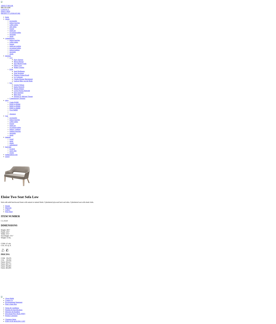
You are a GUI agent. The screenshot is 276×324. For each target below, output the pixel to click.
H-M (11, 69)
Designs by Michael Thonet (23, 96)
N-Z (10, 83)
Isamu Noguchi (19, 87)
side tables (12, 27)
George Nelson (19, 85)
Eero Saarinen (18, 93)
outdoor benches (15, 131)
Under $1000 (14, 102)
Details (7, 206)
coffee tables (13, 25)
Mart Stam (17, 94)
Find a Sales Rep (11, 304)
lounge (11, 29)
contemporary (10, 38)
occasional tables (15, 32)
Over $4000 (13, 110)
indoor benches (14, 23)
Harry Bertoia (18, 60)
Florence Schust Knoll (21, 75)
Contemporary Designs (17, 98)
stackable (12, 34)
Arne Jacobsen (19, 73)
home (7, 17)
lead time (8, 147)
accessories (13, 21)
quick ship (12, 151)
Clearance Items (10, 319)
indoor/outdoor (14, 50)
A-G (11, 58)
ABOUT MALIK (7, 6)
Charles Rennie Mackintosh (23, 79)
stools (11, 36)
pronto (11, 153)
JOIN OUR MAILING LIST (15, 321)
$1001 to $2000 (14, 104)
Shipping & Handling (12, 312)
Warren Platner (19, 89)
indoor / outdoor (14, 129)
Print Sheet (9, 212)
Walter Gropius (19, 67)
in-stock (12, 149)
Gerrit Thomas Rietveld (22, 91)
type (6, 116)
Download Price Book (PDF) (15, 314)
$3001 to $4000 (14, 108)
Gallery (7, 210)
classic (7, 19)
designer (8, 56)
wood (11, 139)
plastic (11, 143)
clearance (12, 114)
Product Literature (11, 316)
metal (11, 141)
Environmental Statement (13, 302)
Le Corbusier (18, 77)
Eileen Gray (18, 65)
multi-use (12, 31)
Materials (8, 208)
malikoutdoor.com (11, 155)
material (8, 137)
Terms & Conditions (12, 308)
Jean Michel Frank (20, 63)
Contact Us (9, 300)
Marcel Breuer (19, 62)
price (7, 100)
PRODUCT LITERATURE (10, 13)
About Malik (9, 298)
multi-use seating (15, 46)
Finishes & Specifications (13, 310)
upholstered (13, 145)
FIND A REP (5, 11)
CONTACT (5, 9)
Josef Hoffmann (19, 71)
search (7, 156)
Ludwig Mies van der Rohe (23, 81)
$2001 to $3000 (14, 106)
